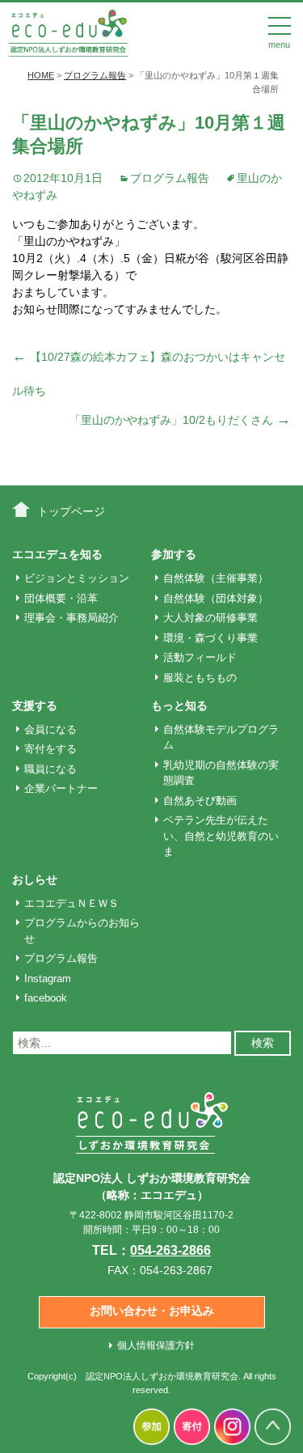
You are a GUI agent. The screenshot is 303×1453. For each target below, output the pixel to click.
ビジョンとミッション (76, 578)
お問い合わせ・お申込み (152, 1310)
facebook (45, 998)
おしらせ (34, 879)
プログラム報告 (169, 178)
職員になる (50, 769)
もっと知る (179, 705)
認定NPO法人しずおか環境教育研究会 (162, 1376)
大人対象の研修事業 (210, 618)
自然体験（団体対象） (215, 598)
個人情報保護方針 (156, 1345)
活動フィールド (200, 657)
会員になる (50, 729)
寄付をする (50, 749)
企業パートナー (61, 788)
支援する (34, 705)
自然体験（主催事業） (215, 578)
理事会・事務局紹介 (71, 618)
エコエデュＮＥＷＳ (71, 903)
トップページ (71, 511)
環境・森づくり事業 (210, 638)
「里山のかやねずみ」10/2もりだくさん (180, 419)
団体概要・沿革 (61, 598)
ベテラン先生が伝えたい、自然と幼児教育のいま (221, 836)
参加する (173, 554)
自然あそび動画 (200, 800)
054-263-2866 (170, 1250)
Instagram (47, 978)
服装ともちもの (200, 677)
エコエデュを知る (57, 554)
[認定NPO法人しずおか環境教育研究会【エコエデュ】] (68, 31)
